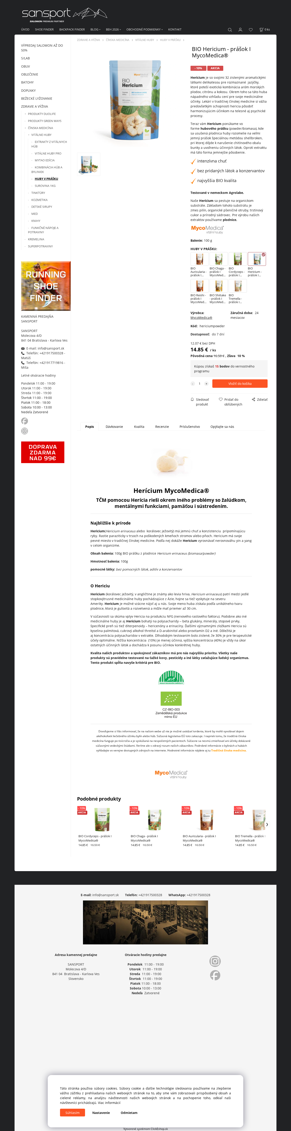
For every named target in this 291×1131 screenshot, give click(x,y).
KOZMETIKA (39, 200)
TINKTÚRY (38, 193)
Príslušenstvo (190, 426)
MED (34, 214)
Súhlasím (72, 1113)
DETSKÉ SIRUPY (41, 207)
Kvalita (139, 426)
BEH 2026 (112, 29)
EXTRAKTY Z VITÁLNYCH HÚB (49, 144)
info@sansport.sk (105, 895)
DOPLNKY (28, 90)
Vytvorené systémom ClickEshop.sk (145, 1129)
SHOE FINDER (44, 29)
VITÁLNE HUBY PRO (48, 153)
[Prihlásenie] (240, 29)
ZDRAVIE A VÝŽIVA (34, 106)
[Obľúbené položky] (250, 30)
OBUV (25, 66)
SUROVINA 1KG (45, 186)
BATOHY (27, 82)
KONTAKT (174, 29)
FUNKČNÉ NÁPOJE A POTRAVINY (43, 230)
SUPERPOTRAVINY (40, 246)
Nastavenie (101, 1113)
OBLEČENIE (29, 74)
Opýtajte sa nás (222, 426)
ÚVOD (25, 29)
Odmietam (129, 1113)
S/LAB (25, 58)
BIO (157, 662)
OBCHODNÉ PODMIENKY (143, 29)
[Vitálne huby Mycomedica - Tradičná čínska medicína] (171, 774)
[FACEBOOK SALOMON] (24, 420)
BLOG (94, 29)
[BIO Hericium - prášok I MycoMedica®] (133, 99)
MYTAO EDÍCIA (45, 160)
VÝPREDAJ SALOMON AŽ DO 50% (42, 47)
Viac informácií (109, 1103)
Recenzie (162, 426)
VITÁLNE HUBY (41, 135)
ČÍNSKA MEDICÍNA (40, 128)
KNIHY (35, 221)
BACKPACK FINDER (72, 29)
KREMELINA (36, 239)
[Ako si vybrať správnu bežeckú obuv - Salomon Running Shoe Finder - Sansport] (46, 285)
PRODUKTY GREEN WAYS (44, 121)
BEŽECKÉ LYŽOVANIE (36, 98)
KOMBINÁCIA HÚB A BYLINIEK (46, 169)
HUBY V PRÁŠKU (46, 179)
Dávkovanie (114, 426)
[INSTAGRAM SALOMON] (25, 431)
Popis (89, 426)
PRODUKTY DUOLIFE (42, 114)
